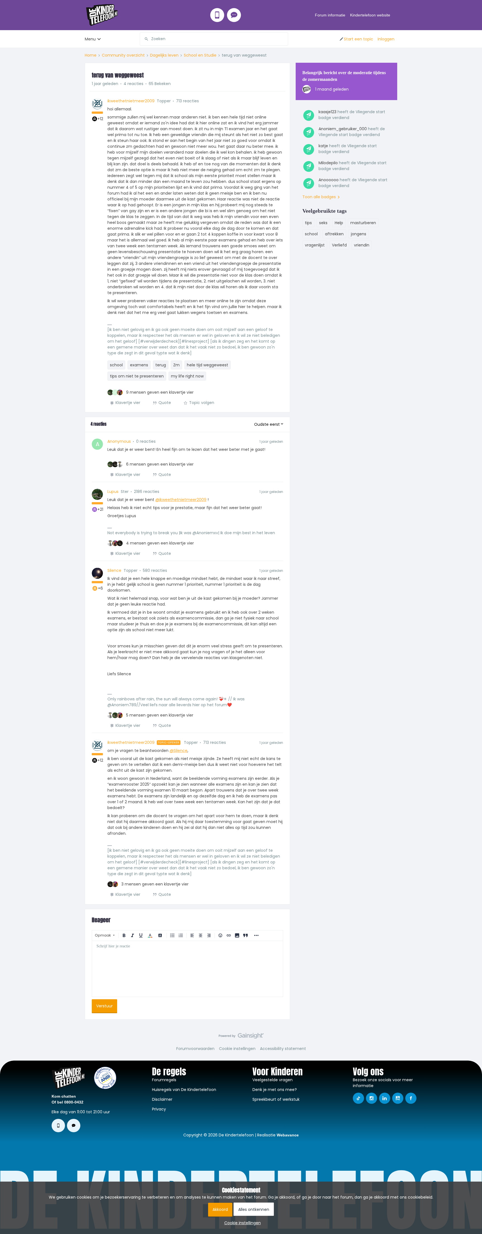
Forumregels (164, 1080)
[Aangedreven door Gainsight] (241, 1037)
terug (160, 365)
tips (308, 223)
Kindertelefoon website (370, 15)
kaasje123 (327, 112)
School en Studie (200, 55)
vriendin (361, 245)
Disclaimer (162, 1099)
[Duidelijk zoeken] (283, 39)
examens (139, 365)
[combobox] (214, 39)
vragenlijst (315, 245)
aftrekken (334, 234)
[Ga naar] (144, 39)
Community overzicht (123, 55)
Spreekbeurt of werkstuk (276, 1099)
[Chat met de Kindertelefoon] (234, 15)
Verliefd (339, 245)
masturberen (363, 223)
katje (323, 146)
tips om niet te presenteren (137, 376)
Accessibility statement (283, 1048)
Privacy (159, 1109)
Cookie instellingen (237, 1048)
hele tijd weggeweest (207, 365)
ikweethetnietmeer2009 (131, 101)
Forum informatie (330, 15)
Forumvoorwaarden (195, 1048)
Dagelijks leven (164, 55)
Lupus (113, 491)
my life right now (187, 376)
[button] (356, 39)
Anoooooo (329, 180)
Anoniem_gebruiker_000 (343, 129)
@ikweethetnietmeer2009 (180, 499)
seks (323, 223)
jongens (358, 234)
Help (339, 223)
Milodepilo (328, 163)
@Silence (178, 750)
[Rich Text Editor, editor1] (187, 969)
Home (91, 55)
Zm (176, 365)
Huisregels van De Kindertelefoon (184, 1089)
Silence (114, 570)
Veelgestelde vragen (272, 1080)
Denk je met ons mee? (274, 1089)
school (116, 365)
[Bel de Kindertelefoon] (217, 15)
